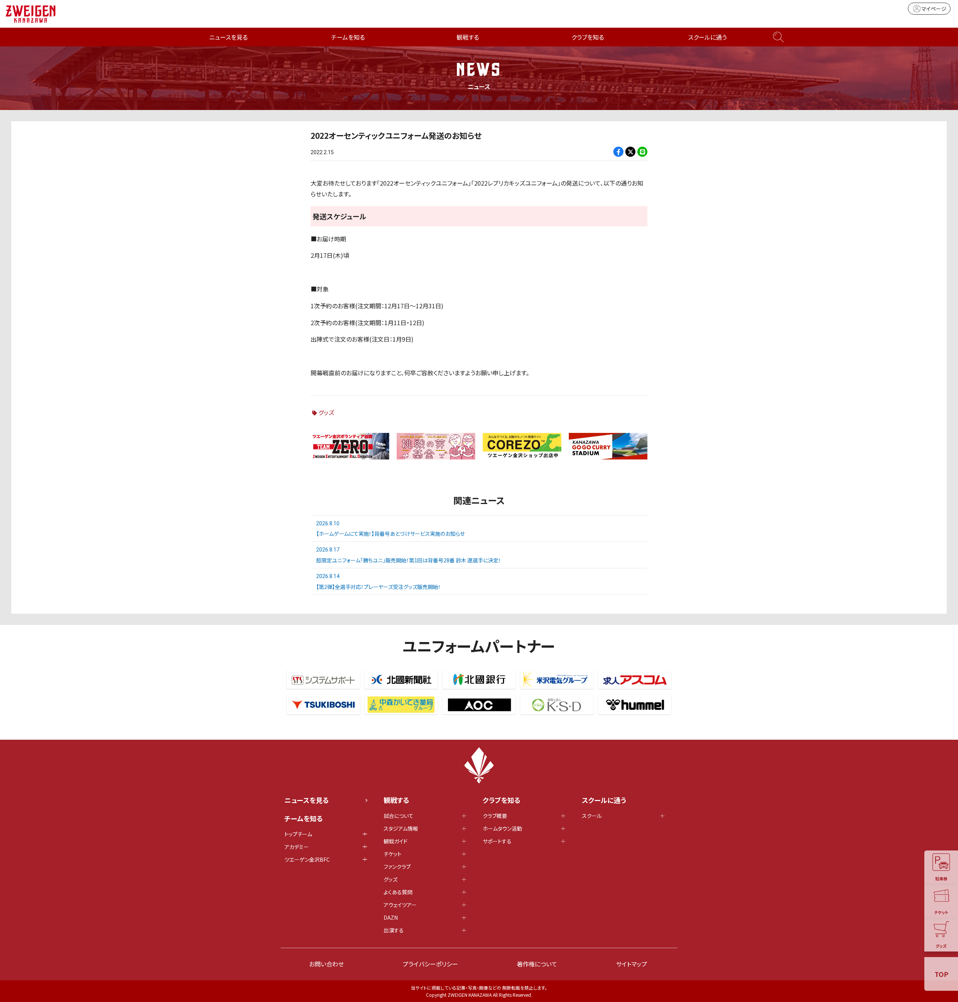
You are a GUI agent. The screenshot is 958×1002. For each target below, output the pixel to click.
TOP (941, 974)
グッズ (326, 412)
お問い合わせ (326, 963)
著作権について (537, 963)
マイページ (933, 8)
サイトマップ (631, 963)
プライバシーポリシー (430, 963)
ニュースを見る (228, 37)
